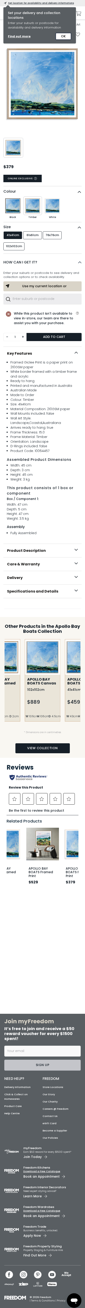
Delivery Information (17, 1087)
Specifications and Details (32, 591)
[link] (42, 608)
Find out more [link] (19, 36)
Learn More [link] (32, 1196)
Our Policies (50, 1138)
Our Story (49, 1094)
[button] (42, 262)
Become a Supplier (55, 1130)
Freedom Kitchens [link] (36, 1167)
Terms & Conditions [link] (43, 1300)
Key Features (19, 353)
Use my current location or (44, 286)
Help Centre (12, 1113)
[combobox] (42, 299)
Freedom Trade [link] (34, 1226)
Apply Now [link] (32, 1235)
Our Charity (50, 1101)
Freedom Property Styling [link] (42, 1246)
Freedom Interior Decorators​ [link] (44, 1187)
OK (63, 36)
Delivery (15, 577)
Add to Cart (54, 337)
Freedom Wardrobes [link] (38, 1207)
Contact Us (50, 1116)
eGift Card (49, 1123)
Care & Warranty (23, 564)
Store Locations (53, 1087)
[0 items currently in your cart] (77, 13)
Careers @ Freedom (55, 1109)
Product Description (26, 550)
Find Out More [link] (34, 1255)
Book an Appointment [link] (41, 1176)
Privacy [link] (61, 1300)
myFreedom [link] (32, 1148)
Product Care (13, 1106)
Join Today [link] (32, 1157)
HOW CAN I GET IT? (20, 262)
